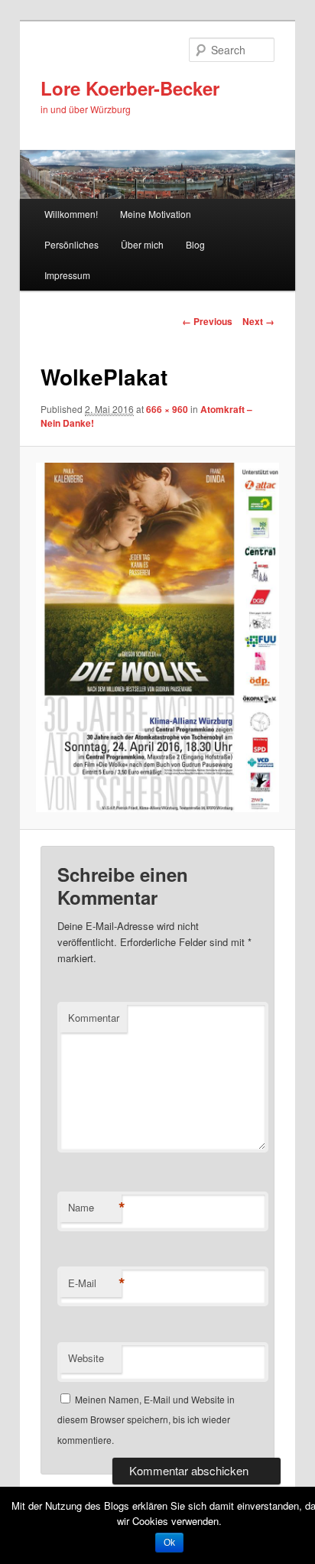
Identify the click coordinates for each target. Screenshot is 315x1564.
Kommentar (93, 1017)
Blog (195, 244)
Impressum (67, 274)
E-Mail (95, 1283)
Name (95, 1207)
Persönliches (71, 244)
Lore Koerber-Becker (130, 88)
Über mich (142, 244)
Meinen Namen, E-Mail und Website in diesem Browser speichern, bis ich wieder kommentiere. (146, 1419)
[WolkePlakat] (157, 637)
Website (86, 1358)
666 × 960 (167, 409)
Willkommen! (71, 213)
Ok (169, 1542)
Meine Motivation (155, 213)
